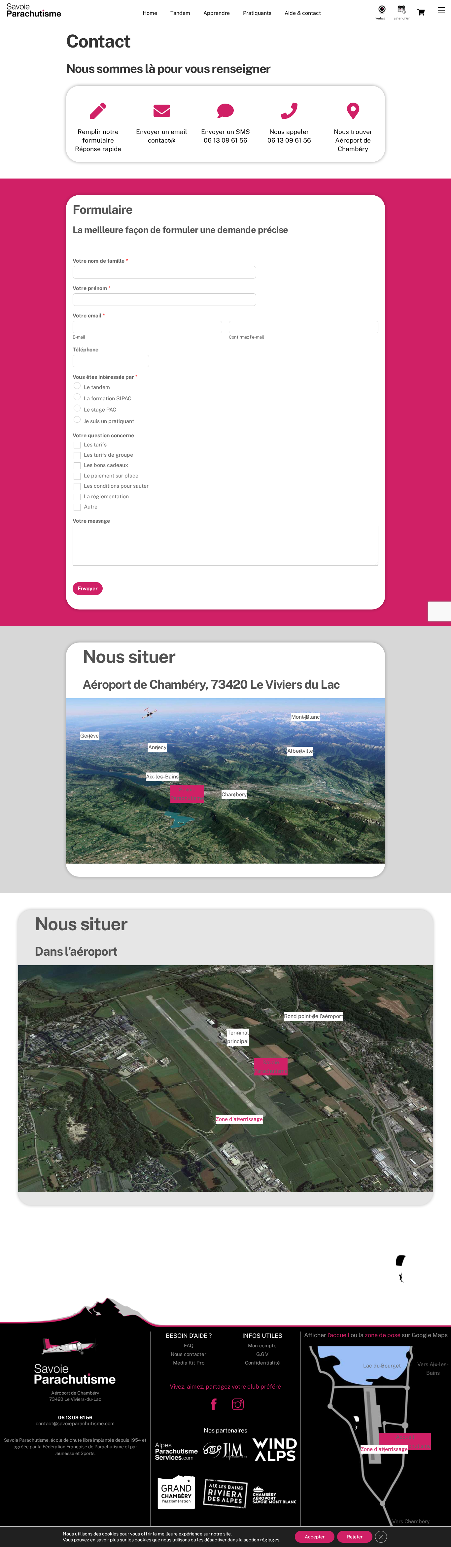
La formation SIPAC (107, 398)
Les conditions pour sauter (116, 486)
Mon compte (262, 1345)
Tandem (180, 13)
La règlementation (106, 496)
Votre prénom (91, 288)
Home (150, 13)
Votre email (89, 316)
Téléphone (85, 349)
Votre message (91, 521)
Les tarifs (95, 445)
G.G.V (262, 1354)
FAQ (188, 1345)
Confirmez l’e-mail (246, 337)
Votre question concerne (103, 435)
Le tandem (97, 387)
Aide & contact (303, 13)
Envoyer (88, 588)
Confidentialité (262, 1363)
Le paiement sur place (111, 476)
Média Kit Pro (188, 1363)
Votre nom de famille (100, 261)
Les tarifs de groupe (108, 455)
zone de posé (382, 1335)
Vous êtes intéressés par (105, 377)
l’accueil (338, 1335)
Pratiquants (257, 13)
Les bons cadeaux (106, 465)
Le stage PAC (100, 410)
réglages (269, 1539)
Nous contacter (188, 1354)
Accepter (315, 1536)
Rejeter (355, 1536)
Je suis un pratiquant (109, 421)
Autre (90, 507)
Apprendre (216, 13)
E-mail (79, 337)
